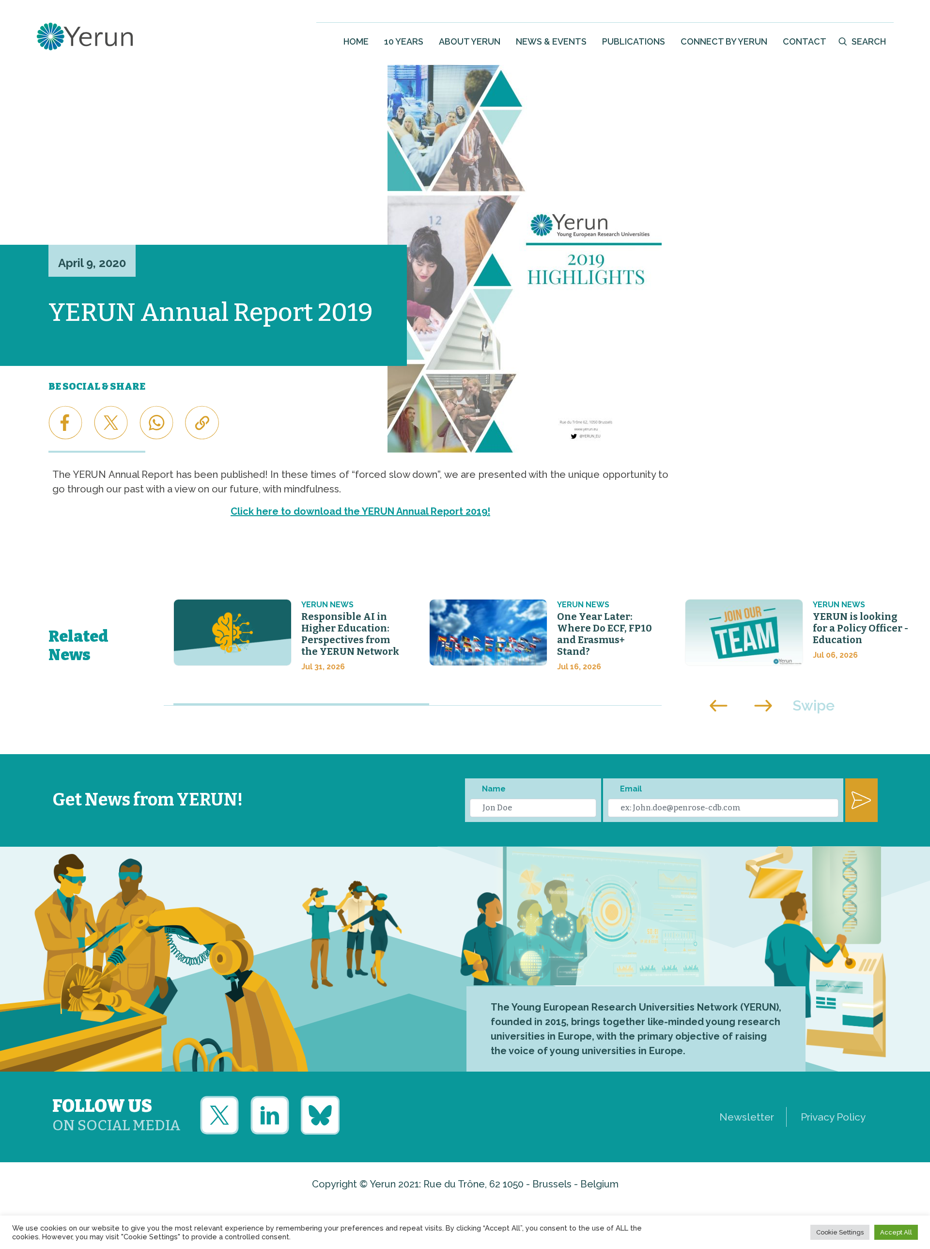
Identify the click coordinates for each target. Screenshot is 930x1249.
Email (631, 788)
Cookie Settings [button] (840, 1232)
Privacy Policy (833, 1117)
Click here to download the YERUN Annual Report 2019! (360, 511)
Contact (804, 41)
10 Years (403, 41)
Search (869, 41)
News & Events (551, 41)
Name (494, 788)
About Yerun (469, 41)
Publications (633, 41)
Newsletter (746, 1117)
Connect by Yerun (724, 41)
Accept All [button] (896, 1232)
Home (356, 41)
